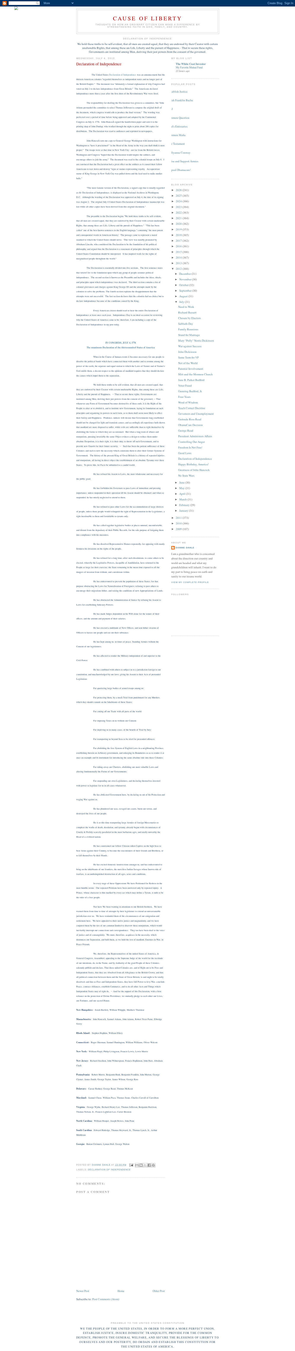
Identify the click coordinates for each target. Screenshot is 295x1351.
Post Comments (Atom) (105, 1299)
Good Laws (184, 453)
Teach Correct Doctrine (191, 408)
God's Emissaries (177, 126)
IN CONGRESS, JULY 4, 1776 (120, 342)
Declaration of (122, 74)
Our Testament (176, 144)
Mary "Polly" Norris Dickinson (196, 340)
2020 (179, 224)
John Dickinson (187, 352)
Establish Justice (177, 91)
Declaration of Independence (109, 1169)
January (184, 510)
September (185, 290)
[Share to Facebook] (149, 1165)
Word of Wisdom (188, 402)
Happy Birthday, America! (193, 464)
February (184, 505)
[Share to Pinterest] (153, 1165)
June (182, 482)
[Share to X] (145, 1165)
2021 (179, 218)
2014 (179, 257)
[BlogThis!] (141, 1165)
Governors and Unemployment (196, 414)
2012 (179, 269)
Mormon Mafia (177, 135)
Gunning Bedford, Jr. (190, 391)
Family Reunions (188, 329)
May (182, 488)
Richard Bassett (187, 312)
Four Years (184, 397)
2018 (179, 235)
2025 (179, 196)
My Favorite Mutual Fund (189, 67)
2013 (179, 263)
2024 (179, 201)
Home (120, 1291)
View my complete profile (190, 582)
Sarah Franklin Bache (180, 100)
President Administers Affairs (195, 436)
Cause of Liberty (147, 18)
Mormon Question (178, 118)
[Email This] (137, 1165)
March (183, 499)
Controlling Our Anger (191, 442)
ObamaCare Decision (190, 425)
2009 (179, 529)
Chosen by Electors (189, 318)
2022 (179, 212)
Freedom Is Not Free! (190, 447)
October (184, 285)
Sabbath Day (185, 324)
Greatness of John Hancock (194, 470)
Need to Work (186, 307)
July (182, 302)
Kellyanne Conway (179, 152)
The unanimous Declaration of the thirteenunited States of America (121, 347)
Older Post (159, 1291)
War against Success (189, 346)
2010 (179, 523)
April (182, 494)
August (183, 296)
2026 (179, 190)
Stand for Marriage (189, 335)
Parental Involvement (190, 369)
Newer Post (82, 1291)
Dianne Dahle (185, 547)
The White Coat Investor (191, 64)
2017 (179, 241)
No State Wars (186, 475)
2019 (179, 229)
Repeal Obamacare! (179, 170)
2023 (179, 207)
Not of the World (188, 363)
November (185, 279)
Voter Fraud (185, 385)
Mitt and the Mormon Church (195, 374)
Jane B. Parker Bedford (191, 380)
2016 (179, 246)
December (185, 274)
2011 (179, 518)
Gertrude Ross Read (189, 419)
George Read (185, 430)
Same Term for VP (188, 357)
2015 (179, 252)
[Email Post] (131, 1165)
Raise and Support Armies (183, 161)
